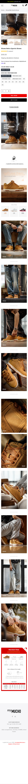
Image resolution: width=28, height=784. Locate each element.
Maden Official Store (14, 744)
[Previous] (3, 26)
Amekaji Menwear (20, 742)
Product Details (14, 107)
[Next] (24, 26)
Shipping (3, 58)
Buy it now (14, 100)
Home (2, 10)
